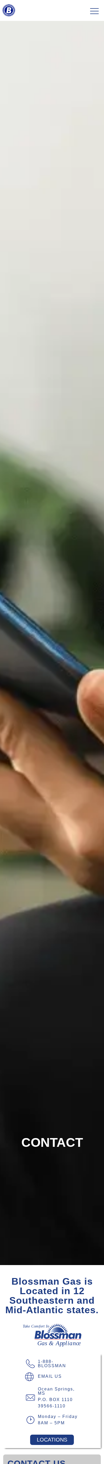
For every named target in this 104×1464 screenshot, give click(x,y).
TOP (85, 1454)
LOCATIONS (52, 1440)
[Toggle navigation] (94, 11)
